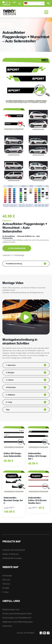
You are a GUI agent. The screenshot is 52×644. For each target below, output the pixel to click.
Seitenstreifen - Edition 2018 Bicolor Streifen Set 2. (37, 500)
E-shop (5, 592)
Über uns (6, 580)
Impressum (7, 626)
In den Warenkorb (16, 248)
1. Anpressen (11, 365)
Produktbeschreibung (14, 264)
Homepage (7, 575)
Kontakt (5, 588)
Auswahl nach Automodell (13, 550)
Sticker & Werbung (10, 554)
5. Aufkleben (10, 395)
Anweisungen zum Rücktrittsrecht (16, 618)
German (31, 3)
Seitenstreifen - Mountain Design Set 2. (13, 500)
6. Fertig (9, 402)
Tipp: (8, 410)
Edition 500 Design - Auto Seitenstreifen (13, 454)
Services (6, 584)
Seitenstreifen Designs (12, 558)
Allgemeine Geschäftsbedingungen (17, 622)
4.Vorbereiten (11, 387)
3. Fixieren (10, 380)
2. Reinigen (10, 372)
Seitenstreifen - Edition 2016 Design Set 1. (37, 456)
